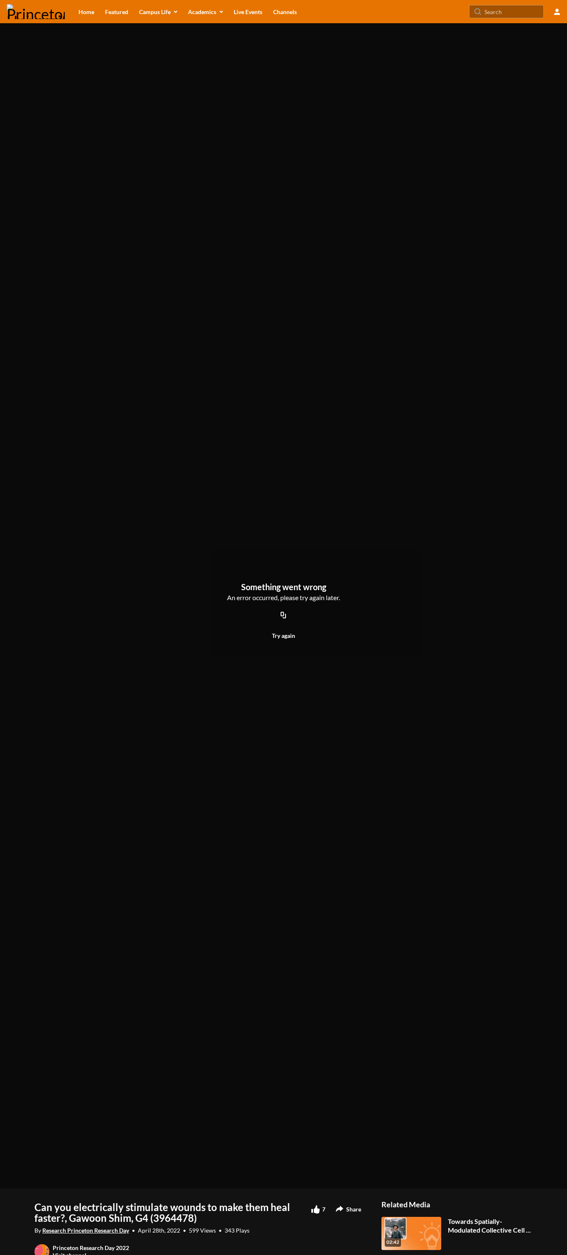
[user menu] (557, 11)
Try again (283, 635)
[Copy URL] (283, 615)
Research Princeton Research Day (85, 1230)
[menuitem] (86, 11)
